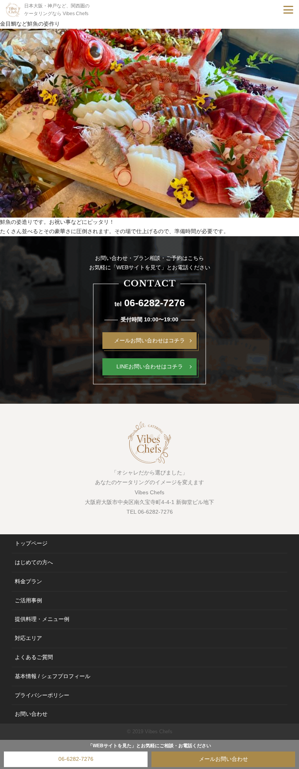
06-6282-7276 (75, 759)
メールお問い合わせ (223, 759)
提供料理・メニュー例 (42, 619)
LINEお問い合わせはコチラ (149, 366)
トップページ (31, 543)
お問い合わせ (31, 714)
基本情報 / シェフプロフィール (52, 676)
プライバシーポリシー (42, 695)
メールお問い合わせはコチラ (149, 340)
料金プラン (28, 581)
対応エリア (28, 638)
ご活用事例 (28, 600)
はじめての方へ (34, 562)
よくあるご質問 (34, 657)
